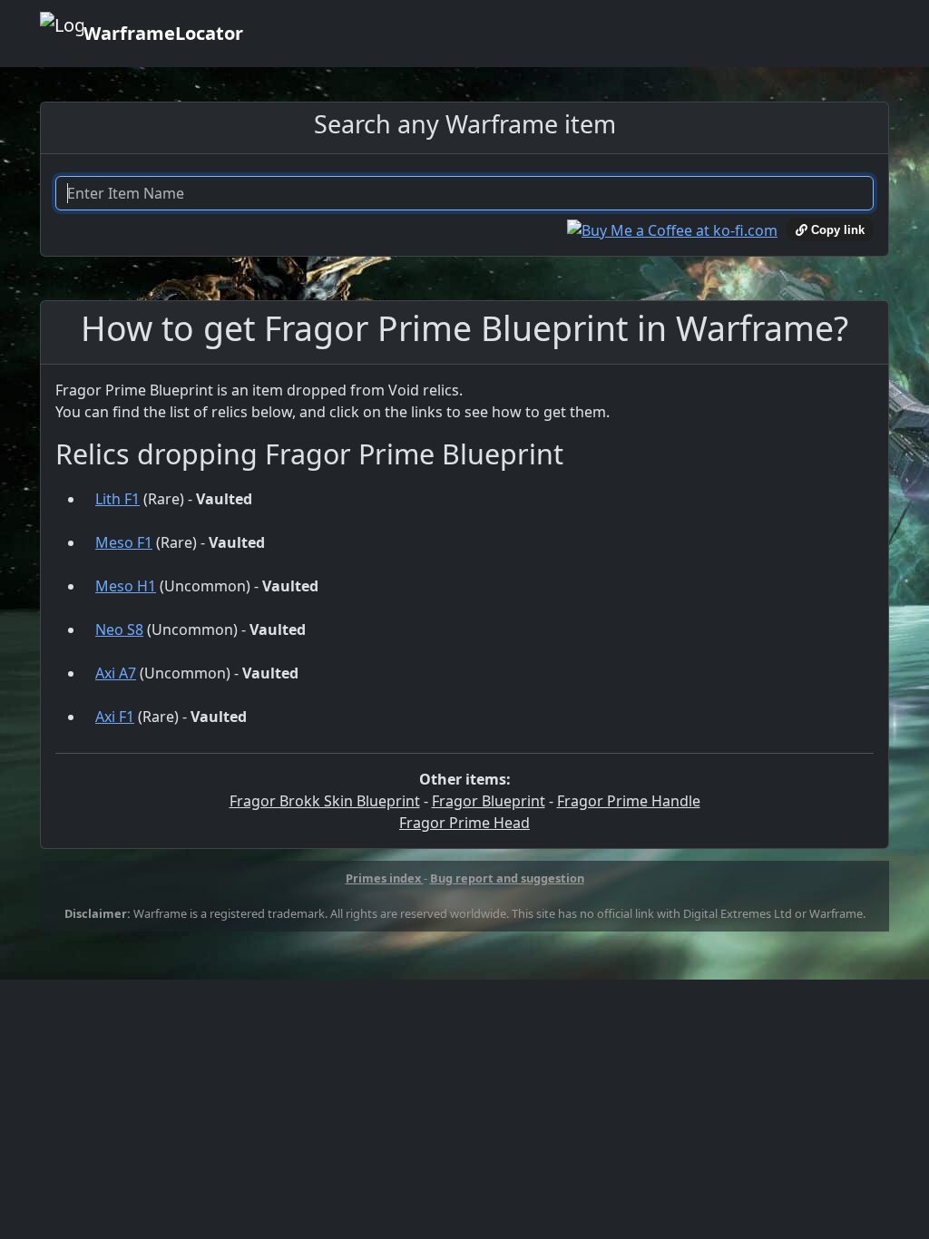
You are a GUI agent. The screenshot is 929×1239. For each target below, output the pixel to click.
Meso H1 (125, 586)
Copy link (836, 230)
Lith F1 (117, 499)
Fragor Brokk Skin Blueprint (325, 801)
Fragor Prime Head (464, 823)
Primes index (385, 878)
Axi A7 (115, 673)
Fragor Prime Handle (628, 801)
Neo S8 (119, 629)
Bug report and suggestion (507, 878)
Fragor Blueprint (488, 801)
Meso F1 (123, 542)
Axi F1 (114, 717)
